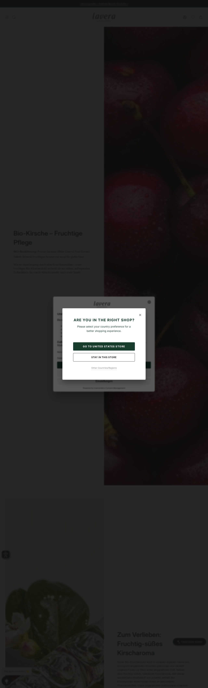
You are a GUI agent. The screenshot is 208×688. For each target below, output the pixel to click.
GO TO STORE (104, 346)
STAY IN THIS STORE (104, 357)
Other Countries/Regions (104, 368)
